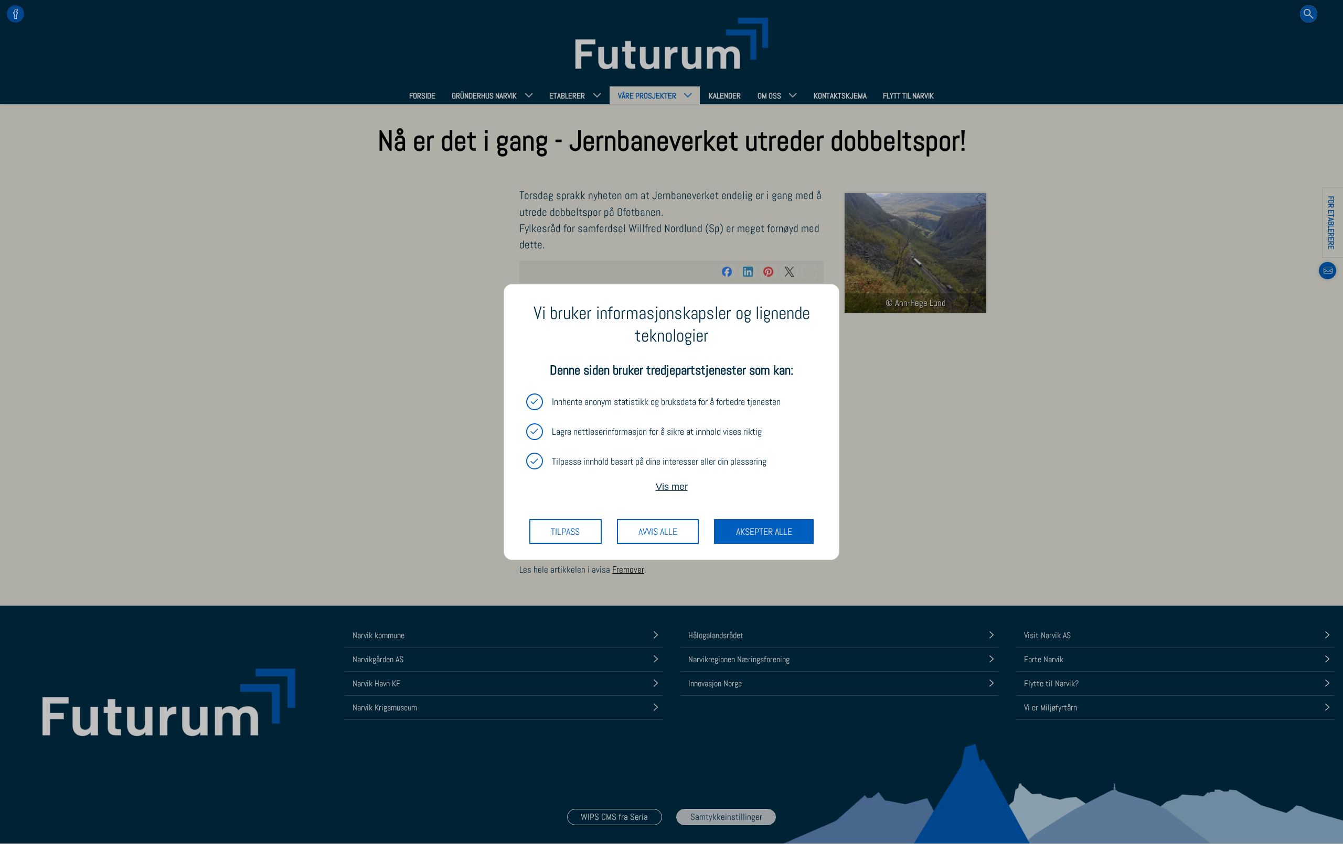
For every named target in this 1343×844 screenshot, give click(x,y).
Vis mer (672, 486)
